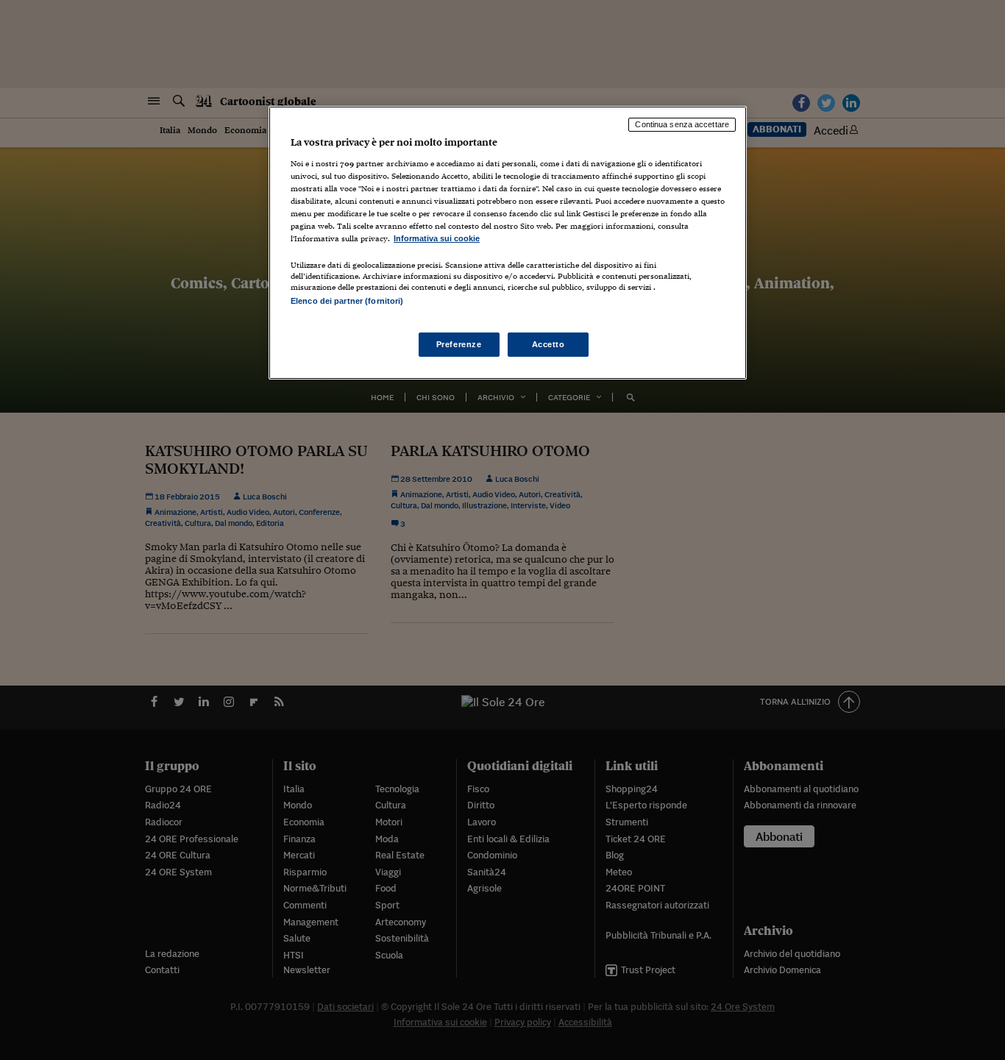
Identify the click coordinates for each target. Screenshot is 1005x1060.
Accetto (548, 344)
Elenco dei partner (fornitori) (347, 300)
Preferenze (459, 344)
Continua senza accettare (682, 124)
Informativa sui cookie (437, 238)
